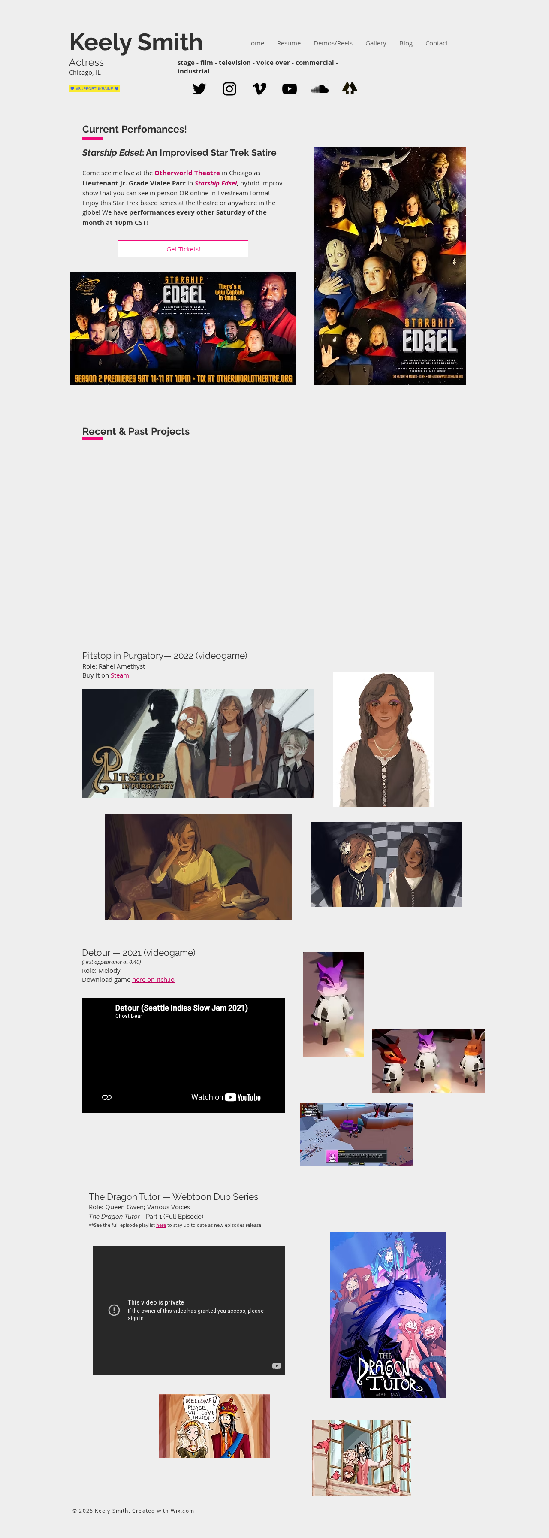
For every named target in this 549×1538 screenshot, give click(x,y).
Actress (87, 62)
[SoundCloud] (320, 89)
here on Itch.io (153, 979)
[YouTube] (290, 89)
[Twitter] (199, 89)
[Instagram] (229, 89)
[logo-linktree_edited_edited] (350, 89)
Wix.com (182, 1510)
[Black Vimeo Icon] (259, 89)
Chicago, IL (85, 72)
